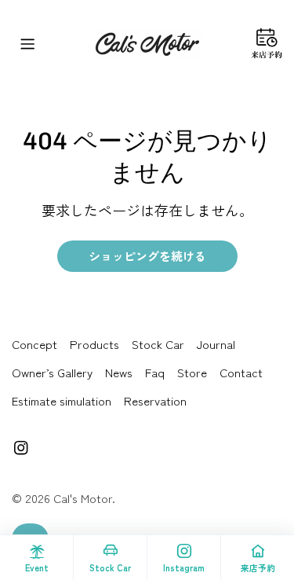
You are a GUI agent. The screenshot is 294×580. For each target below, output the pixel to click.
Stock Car (158, 344)
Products (94, 344)
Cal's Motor (82, 498)
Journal (216, 344)
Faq (155, 372)
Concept (34, 344)
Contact (241, 372)
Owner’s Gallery (52, 372)
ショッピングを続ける (147, 256)
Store (192, 372)
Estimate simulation (61, 400)
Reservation (155, 400)
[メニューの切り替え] (27, 44)
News (118, 372)
